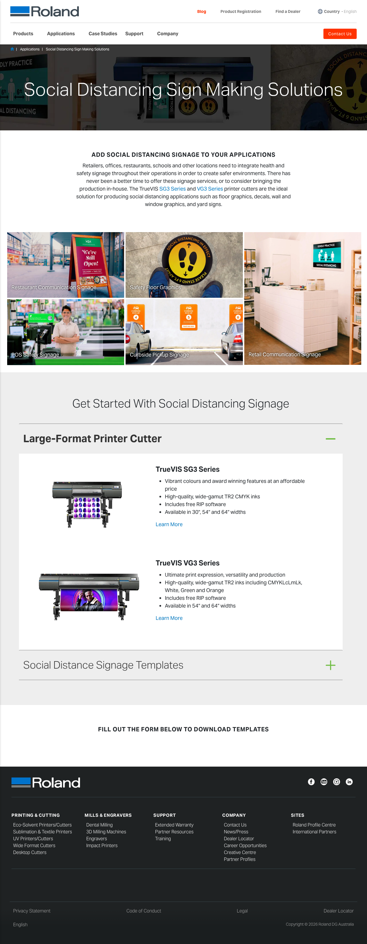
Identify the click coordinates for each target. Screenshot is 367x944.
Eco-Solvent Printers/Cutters (42, 825)
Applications (30, 49)
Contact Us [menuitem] (340, 33)
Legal (242, 911)
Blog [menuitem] (201, 11)
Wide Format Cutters (34, 846)
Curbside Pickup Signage (159, 354)
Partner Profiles (239, 859)
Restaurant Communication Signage (53, 287)
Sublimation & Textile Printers (42, 832)
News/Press (236, 832)
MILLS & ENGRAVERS (108, 815)
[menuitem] (26, 34)
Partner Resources (174, 832)
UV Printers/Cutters (33, 839)
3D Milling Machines (106, 832)
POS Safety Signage (35, 354)
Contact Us (235, 825)
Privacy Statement (31, 911)
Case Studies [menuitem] (103, 34)
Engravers (96, 839)
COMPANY (234, 815)
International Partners (314, 832)
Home (12, 49)
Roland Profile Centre (314, 825)
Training (163, 839)
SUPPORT (164, 815)
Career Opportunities (245, 846)
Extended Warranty (174, 825)
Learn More (169, 524)
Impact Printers (102, 846)
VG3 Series (210, 188)
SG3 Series (172, 188)
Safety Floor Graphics (155, 287)
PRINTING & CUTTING (35, 815)
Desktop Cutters (29, 852)
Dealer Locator (239, 839)
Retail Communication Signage (285, 354)
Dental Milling (99, 825)
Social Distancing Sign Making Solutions (77, 49)
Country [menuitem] (332, 11)
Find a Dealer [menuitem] (288, 11)
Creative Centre (240, 852)
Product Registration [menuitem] (240, 11)
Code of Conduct (143, 911)
